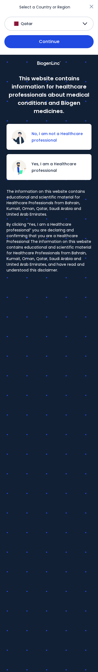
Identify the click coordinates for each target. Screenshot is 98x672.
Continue (49, 41)
